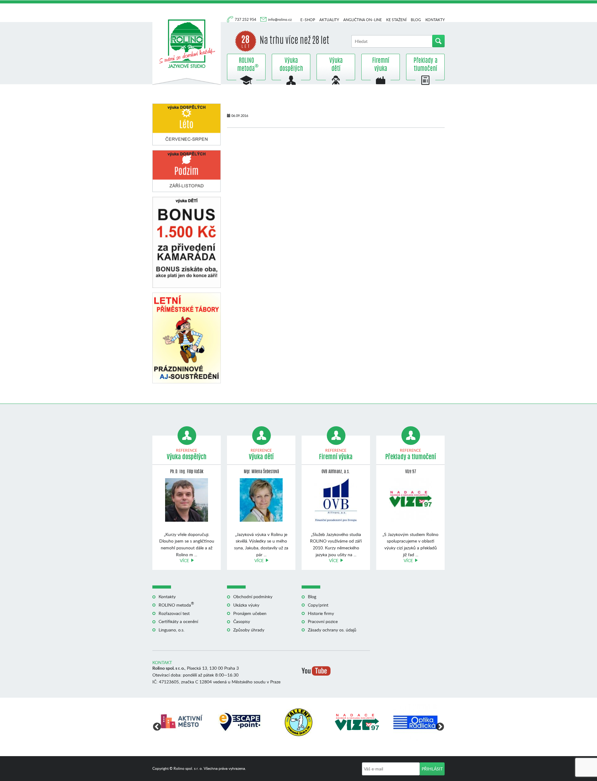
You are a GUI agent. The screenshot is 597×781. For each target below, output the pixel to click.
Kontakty (435, 19)
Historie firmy (321, 613)
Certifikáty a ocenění (178, 621)
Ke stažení (396, 19)
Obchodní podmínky (252, 596)
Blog (416, 19)
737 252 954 (246, 19)
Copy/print (318, 605)
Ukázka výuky (246, 605)
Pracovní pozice (323, 621)
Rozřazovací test (174, 613)
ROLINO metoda (246, 65)
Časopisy (241, 621)
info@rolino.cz (280, 19)
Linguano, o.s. (171, 630)
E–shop (307, 19)
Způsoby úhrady (248, 630)
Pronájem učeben (249, 613)
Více (184, 560)
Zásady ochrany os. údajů (332, 630)
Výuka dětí (336, 65)
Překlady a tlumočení (425, 65)
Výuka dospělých (291, 65)
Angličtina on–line (362, 19)
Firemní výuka (380, 65)
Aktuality (329, 19)
